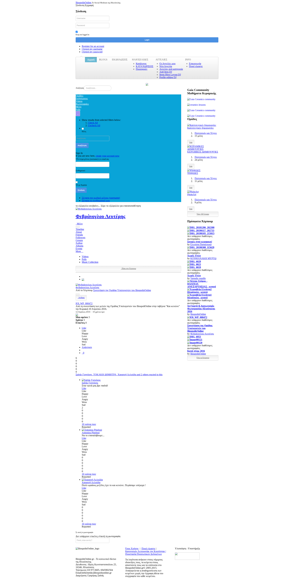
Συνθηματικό (80, 171)
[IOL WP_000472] (83, 279)
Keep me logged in (82, 35)
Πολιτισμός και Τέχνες (206, 133)
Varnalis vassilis (198, 278)
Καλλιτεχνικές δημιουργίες (200, 128)
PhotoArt (191, 194)
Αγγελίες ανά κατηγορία (171, 69)
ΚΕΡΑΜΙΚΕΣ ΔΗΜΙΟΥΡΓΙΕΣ (202, 152)
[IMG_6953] (194, 336)
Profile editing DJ (167, 77)
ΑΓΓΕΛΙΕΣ (161, 59)
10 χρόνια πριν (89, 424)
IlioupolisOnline (198, 314)
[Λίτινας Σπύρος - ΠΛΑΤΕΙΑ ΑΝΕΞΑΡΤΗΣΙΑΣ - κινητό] (202, 283)
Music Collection (90, 262)
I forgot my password (92, 51)
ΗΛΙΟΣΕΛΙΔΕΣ (140, 59)
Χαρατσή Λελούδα (91, 482)
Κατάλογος (141, 63)
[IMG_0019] (194, 267)
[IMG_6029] (194, 261)
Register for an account (93, 46)
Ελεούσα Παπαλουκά (200, 244)
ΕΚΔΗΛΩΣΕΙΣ (119, 59)
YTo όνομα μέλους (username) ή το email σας (92, 159)
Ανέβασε (81, 298)
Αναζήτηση (80, 88)
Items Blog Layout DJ (170, 74)
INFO (188, 59)
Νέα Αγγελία (165, 66)
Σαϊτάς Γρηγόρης (90, 383)
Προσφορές (141, 69)
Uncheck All (94, 125)
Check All (93, 122)
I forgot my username (92, 49)
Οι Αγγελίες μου (167, 63)
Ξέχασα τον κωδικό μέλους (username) (101, 198)
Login (147, 40)
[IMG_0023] (194, 264)
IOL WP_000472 (84, 303)
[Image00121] (194, 339)
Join (190, 142)
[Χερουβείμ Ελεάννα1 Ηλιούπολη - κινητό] (202, 296)
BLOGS (103, 59)
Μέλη (84, 131)
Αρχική (90, 59)
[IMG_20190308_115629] (200, 247)
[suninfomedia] (187, 556)
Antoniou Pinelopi (91, 432)
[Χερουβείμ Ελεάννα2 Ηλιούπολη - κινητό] (202, 290)
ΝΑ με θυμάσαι (81, 185)
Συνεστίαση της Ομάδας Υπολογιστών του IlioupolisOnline (122, 290)
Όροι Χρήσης (132, 548)
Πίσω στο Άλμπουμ (128, 268)
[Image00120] (194, 342)
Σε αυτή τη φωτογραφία (84, 532)
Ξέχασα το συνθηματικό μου (96, 200)
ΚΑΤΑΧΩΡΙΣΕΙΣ (144, 66)
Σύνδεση (81, 190)
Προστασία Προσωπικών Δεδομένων (143, 554)
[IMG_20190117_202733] (200, 230)
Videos (85, 256)
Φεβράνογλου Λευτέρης (100, 216)
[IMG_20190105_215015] (200, 233)
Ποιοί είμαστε (196, 66)
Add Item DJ (165, 72)
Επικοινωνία (195, 63)
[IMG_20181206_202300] (200, 227)
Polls (84, 259)
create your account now (107, 156)
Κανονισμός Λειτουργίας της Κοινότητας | (145, 551)
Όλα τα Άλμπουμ (203, 358)
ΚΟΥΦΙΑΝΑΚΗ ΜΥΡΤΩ (203, 258)
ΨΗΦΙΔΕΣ (192, 173)
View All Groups (203, 214)
